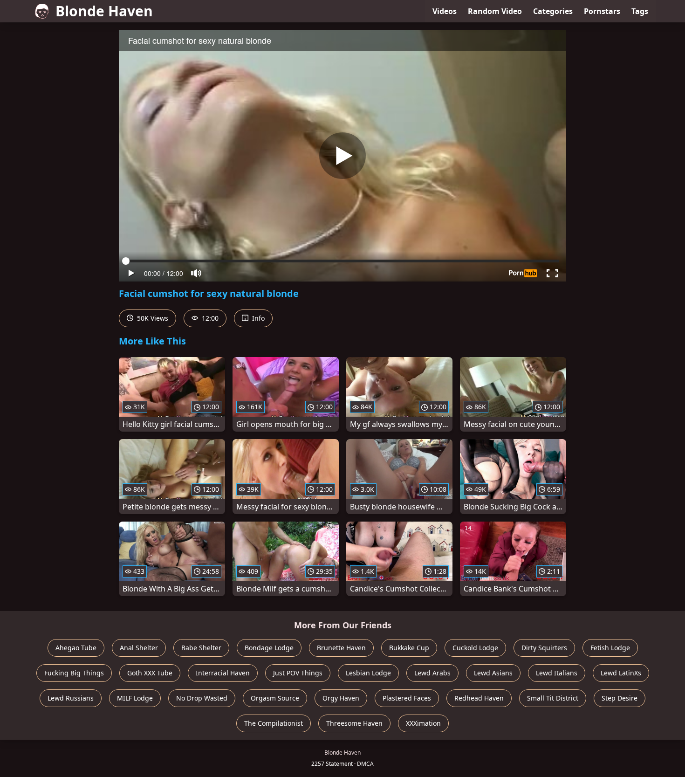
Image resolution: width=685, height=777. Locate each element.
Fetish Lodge (610, 647)
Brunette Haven (341, 647)
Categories (553, 11)
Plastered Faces (407, 698)
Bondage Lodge (269, 647)
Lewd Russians (71, 698)
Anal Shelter (139, 647)
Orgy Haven (340, 698)
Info (257, 318)
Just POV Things (297, 672)
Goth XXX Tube (149, 672)
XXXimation (423, 723)
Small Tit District (552, 698)
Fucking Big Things (74, 672)
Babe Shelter (201, 647)
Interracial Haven (223, 672)
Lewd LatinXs (621, 672)
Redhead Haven (479, 698)
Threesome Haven (354, 723)
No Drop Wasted (201, 698)
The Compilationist (273, 723)
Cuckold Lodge (475, 647)
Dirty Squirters (544, 647)
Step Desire (619, 698)
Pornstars (602, 11)
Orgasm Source (275, 698)
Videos (444, 11)
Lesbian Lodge (368, 672)
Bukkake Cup (409, 647)
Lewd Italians (556, 672)
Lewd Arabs (432, 672)
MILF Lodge (135, 698)
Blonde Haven (104, 11)
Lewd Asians (493, 672)
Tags (639, 11)
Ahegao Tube (75, 647)
